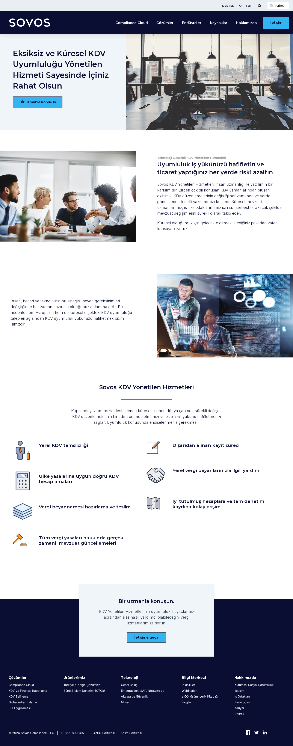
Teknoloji (129, 678)
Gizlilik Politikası (104, 733)
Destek (228, 5)
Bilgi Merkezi (194, 678)
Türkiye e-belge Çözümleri (81, 685)
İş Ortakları (242, 696)
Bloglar (186, 702)
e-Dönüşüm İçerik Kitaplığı (200, 696)
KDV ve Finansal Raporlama (28, 690)
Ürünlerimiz (74, 678)
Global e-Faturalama (23, 702)
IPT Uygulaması (19, 708)
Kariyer (245, 5)
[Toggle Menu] (259, 5)
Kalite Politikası (131, 733)
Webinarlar (189, 690)
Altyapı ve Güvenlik (134, 696)
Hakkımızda (245, 678)
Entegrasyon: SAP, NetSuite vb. (143, 690)
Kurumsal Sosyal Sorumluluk (254, 685)
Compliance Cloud (131, 23)
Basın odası (242, 702)
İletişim (276, 23)
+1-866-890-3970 (73, 733)
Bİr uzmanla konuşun (38, 102)
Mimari (125, 702)
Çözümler (18, 678)
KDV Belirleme (18, 696)
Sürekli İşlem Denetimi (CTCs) (84, 690)
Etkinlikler (188, 685)
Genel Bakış (129, 685)
